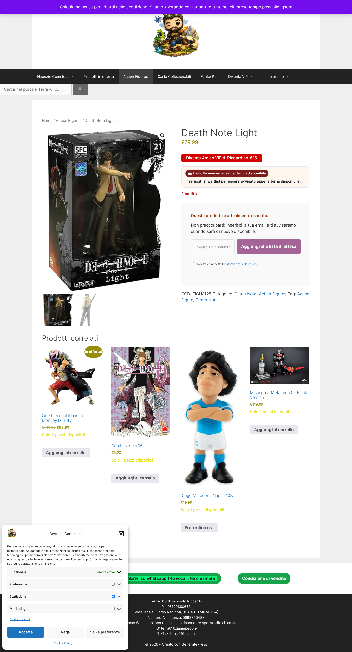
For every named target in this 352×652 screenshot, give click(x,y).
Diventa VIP (238, 76)
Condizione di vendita (264, 578)
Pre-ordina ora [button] (199, 527)
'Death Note (244, 293)
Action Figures (135, 76)
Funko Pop (210, 76)
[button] (121, 533)
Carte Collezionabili (174, 76)
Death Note (207, 299)
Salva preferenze (105, 632)
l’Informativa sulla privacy (241, 264)
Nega (65, 632)
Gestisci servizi (20, 619)
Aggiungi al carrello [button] (65, 452)
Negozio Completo (53, 76)
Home (47, 120)
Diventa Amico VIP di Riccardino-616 (221, 158)
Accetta (26, 632)
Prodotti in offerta (99, 76)
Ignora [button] (286, 7)
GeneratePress (194, 644)
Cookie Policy (63, 643)
